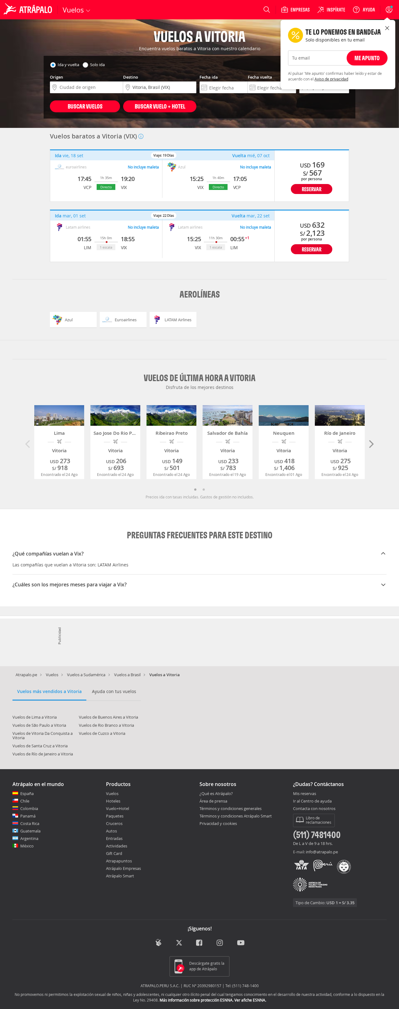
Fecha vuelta (260, 77)
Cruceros (114, 823)
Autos (111, 831)
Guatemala (30, 831)
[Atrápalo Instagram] (220, 943)
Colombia (29, 808)
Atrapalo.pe (26, 674)
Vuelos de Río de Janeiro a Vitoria (42, 754)
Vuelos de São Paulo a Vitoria (39, 725)
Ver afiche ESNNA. (250, 999)
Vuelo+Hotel (117, 808)
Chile (24, 801)
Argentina (29, 838)
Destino (130, 77)
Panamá (28, 816)
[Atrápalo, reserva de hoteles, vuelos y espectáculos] (28, 9)
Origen (56, 77)
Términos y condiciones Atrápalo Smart (236, 816)
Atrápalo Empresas (123, 868)
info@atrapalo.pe (322, 852)
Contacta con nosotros (314, 808)
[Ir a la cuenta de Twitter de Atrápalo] (179, 943)
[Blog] (158, 942)
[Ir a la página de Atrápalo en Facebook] (199, 943)
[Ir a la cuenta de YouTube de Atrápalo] (240, 943)
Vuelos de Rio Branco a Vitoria (106, 725)
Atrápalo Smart (120, 876)
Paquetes (114, 816)
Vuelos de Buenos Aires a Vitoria (108, 717)
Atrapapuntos (119, 861)
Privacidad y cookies (218, 823)
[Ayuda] (364, 9)
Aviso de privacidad (331, 78)
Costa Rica (29, 823)
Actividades (116, 846)
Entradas (114, 838)
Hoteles (113, 801)
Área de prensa (213, 801)
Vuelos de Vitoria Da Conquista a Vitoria (42, 735)
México (27, 846)
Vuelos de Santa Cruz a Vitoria (40, 746)
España (27, 793)
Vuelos (52, 674)
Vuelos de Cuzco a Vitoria (102, 733)
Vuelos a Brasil (127, 674)
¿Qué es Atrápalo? (216, 793)
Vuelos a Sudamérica (86, 674)
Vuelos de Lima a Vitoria (34, 717)
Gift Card (114, 853)
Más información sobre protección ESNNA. (196, 999)
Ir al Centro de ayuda (312, 801)
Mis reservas (304, 793)
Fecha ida (209, 77)
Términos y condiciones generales (231, 808)
